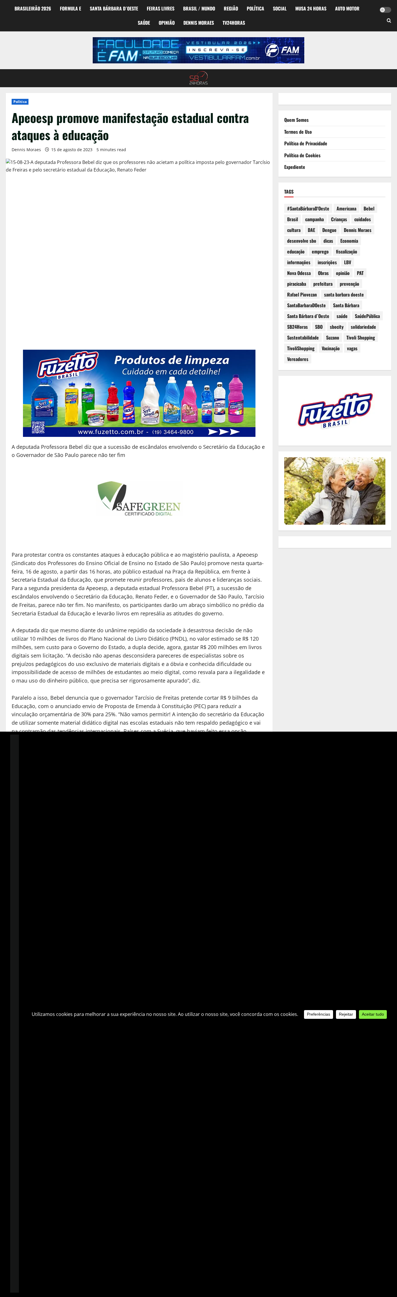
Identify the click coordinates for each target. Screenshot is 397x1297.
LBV (347, 262)
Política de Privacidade (305, 143)
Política (255, 8)
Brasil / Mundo (199, 8)
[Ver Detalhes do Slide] (198, 50)
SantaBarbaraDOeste (306, 305)
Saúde (144, 22)
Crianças (339, 219)
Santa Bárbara (346, 305)
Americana (346, 208)
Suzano (332, 337)
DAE (311, 229)
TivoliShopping (300, 348)
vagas (352, 348)
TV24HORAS (234, 22)
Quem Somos (296, 119)
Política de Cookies (302, 155)
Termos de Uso (298, 131)
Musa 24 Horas (310, 8)
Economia (349, 240)
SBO (319, 326)
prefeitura (322, 283)
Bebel (369, 208)
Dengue (329, 229)
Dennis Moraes (198, 22)
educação (296, 251)
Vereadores (297, 358)
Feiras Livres (160, 8)
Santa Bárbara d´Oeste (114, 8)
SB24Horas (297, 326)
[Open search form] (389, 21)
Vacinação (331, 348)
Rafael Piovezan (302, 294)
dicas (328, 240)
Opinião (167, 22)
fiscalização (346, 251)
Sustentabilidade (303, 337)
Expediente (294, 166)
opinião (343, 272)
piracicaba (296, 283)
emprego (320, 251)
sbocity (337, 326)
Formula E (70, 8)
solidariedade (363, 326)
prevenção (349, 283)
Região (231, 8)
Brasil (292, 219)
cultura (294, 229)
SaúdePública (367, 315)
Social (280, 8)
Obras (323, 272)
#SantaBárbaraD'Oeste (308, 208)
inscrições (327, 262)
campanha (314, 219)
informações (298, 262)
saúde (342, 315)
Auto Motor (347, 8)
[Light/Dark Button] (385, 10)
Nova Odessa (299, 272)
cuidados (362, 219)
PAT (360, 272)
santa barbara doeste (344, 294)
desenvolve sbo (301, 240)
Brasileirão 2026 (33, 8)
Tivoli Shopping (360, 337)
